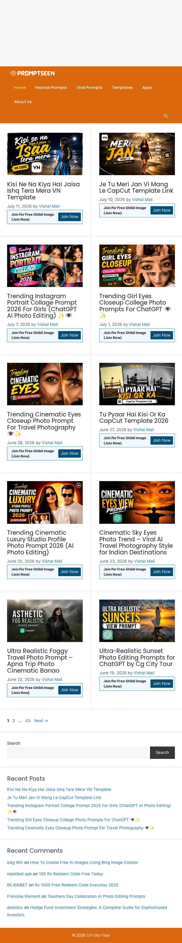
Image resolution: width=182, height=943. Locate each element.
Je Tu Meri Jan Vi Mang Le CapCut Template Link (136, 187)
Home (20, 87)
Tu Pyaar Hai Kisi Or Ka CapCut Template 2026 (133, 417)
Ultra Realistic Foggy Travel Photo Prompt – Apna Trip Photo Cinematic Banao (40, 661)
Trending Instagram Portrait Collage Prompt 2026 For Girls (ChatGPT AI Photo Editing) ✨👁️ (42, 306)
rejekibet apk (19, 873)
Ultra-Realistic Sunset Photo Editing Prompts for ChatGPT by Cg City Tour (137, 657)
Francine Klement (23, 896)
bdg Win (15, 862)
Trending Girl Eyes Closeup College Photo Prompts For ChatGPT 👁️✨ (135, 306)
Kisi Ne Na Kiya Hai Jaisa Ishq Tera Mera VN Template (43, 190)
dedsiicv (15, 907)
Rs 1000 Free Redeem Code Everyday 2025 (76, 885)
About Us (23, 102)
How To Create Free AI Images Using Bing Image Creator (84, 862)
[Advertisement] (91, 33)
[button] (166, 116)
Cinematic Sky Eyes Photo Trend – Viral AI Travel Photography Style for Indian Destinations (136, 542)
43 (28, 720)
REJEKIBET (17, 885)
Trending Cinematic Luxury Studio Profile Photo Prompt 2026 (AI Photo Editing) (40, 542)
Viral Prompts (89, 87)
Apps (147, 87)
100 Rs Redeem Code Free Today (71, 873)
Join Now (69, 216)
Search (13, 743)
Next (41, 720)
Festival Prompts (51, 87)
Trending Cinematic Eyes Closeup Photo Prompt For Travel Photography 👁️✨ (44, 424)
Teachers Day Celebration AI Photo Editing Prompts (96, 896)
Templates (122, 87)
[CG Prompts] (33, 73)
